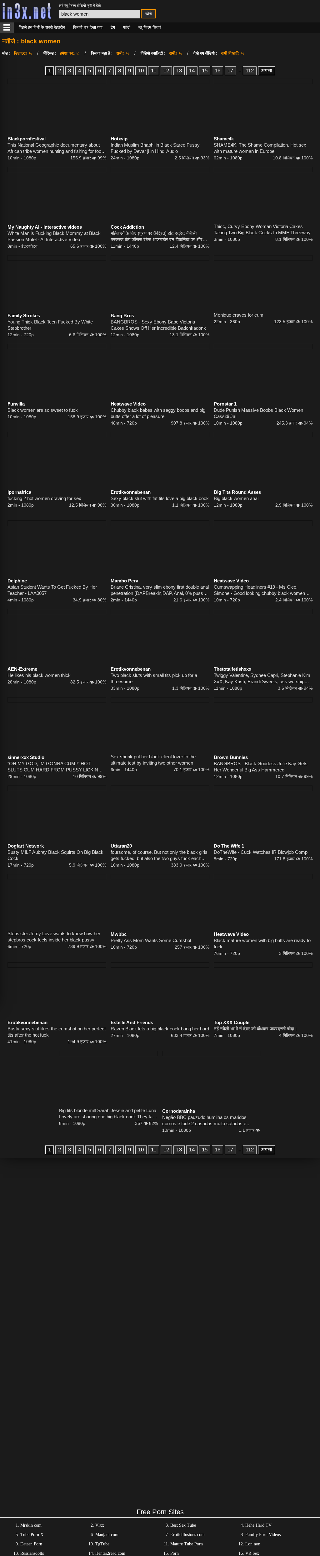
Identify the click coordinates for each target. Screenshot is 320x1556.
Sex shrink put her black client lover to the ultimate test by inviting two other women (153, 760)
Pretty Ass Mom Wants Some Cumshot (151, 940)
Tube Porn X (31, 1534)
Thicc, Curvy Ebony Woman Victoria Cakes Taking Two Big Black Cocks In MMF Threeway (262, 229)
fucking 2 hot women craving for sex (44, 498)
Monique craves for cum (238, 315)
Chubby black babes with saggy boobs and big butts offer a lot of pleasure (158, 413)
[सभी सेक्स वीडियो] (7, 27)
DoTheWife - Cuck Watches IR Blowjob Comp (261, 852)
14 (192, 71)
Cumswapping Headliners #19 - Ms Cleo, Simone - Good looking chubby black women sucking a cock (259, 590)
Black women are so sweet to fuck (43, 410)
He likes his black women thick (39, 675)
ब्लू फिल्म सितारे (149, 27)
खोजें (148, 14)
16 (217, 71)
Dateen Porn (31, 1544)
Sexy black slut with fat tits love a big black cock (160, 498)
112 (250, 71)
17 (230, 71)
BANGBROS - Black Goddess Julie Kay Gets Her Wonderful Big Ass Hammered (261, 766)
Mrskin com (31, 1525)
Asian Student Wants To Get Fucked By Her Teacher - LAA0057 (52, 590)
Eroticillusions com (187, 1534)
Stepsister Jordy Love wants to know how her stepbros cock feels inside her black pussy (54, 936)
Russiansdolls (32, 1553)
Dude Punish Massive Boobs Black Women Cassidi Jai (258, 413)
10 (141, 71)
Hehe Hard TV (258, 1525)
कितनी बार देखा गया (87, 27)
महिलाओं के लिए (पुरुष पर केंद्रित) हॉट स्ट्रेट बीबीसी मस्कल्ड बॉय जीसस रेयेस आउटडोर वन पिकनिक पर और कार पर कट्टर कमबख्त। (156, 237)
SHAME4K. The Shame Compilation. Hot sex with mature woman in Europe (260, 148)
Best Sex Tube (183, 1525)
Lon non (252, 1544)
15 (205, 71)
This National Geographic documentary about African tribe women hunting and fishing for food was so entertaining (56, 148)
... (239, 70)
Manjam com (106, 1534)
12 (166, 71)
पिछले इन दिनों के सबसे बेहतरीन (42, 27)
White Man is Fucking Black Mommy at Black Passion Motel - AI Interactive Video (54, 236)
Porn (174, 1553)
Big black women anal (236, 498)
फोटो (126, 27)
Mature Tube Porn (186, 1544)
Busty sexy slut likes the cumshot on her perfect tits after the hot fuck (57, 1032)
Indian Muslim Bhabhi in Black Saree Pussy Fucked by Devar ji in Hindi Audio (155, 148)
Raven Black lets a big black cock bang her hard (160, 1028)
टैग (113, 27)
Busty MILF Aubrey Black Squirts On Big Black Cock (55, 855)
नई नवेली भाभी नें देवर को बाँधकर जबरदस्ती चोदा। (255, 1028)
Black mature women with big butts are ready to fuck (262, 943)
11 (153, 71)
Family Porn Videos (263, 1534)
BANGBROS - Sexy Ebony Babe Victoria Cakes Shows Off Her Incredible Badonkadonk (158, 325)
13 (179, 71)
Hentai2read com (110, 1553)
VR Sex (252, 1553)
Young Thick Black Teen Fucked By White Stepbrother (50, 325)
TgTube (102, 1544)
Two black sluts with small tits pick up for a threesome (154, 678)
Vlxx (99, 1525)
